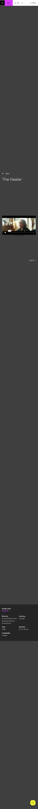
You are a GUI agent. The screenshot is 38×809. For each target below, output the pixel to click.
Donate (8, 2)
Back (7, 174)
